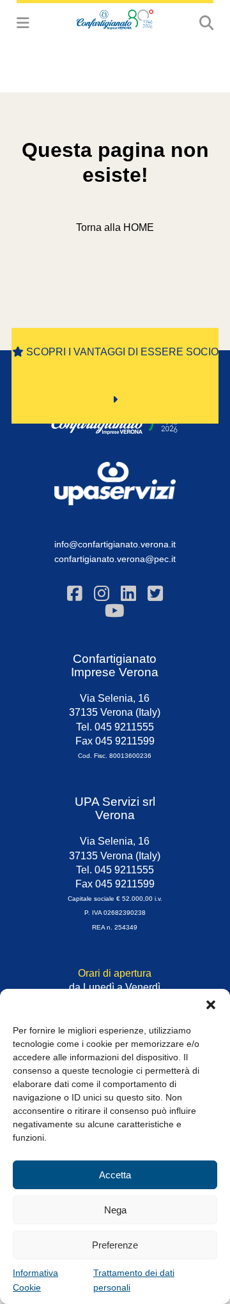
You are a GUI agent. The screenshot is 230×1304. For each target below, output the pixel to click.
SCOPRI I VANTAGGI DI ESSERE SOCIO (121, 351)
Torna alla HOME (115, 227)
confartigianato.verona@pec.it (115, 559)
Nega (115, 1209)
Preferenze (115, 1245)
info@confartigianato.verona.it (115, 544)
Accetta (115, 1174)
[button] (210, 1004)
